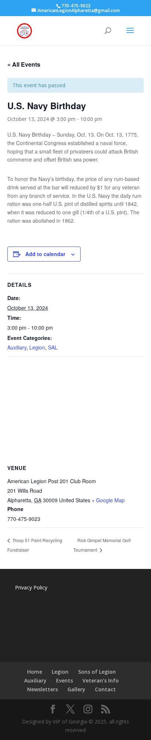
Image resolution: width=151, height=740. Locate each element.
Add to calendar (45, 254)
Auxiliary (16, 347)
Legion (37, 347)
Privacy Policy (31, 587)
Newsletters (42, 689)
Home (34, 671)
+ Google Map (108, 500)
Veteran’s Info (100, 680)
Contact (105, 689)
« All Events (23, 64)
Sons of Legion (97, 671)
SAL (53, 347)
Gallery (76, 689)
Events (64, 680)
